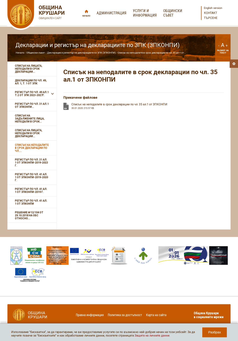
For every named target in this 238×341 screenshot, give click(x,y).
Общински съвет (35, 52)
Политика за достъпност (125, 315)
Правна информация (90, 315)
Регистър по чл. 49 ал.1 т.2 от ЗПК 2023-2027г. (32, 94)
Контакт (210, 13)
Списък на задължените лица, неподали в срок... (29, 118)
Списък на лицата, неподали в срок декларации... (28, 68)
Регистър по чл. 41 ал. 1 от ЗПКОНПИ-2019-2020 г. (31, 177)
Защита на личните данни (152, 335)
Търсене (210, 18)
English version (213, 8)
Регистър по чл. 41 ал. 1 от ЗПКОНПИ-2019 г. (31, 190)
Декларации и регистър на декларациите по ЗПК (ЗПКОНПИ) (81, 52)
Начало (86, 16)
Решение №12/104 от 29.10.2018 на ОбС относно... (29, 215)
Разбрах (214, 332)
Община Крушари (51, 12)
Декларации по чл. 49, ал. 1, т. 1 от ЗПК (31, 82)
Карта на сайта (156, 315)
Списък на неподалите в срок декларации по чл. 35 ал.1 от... (152, 52)
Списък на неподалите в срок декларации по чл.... (32, 147)
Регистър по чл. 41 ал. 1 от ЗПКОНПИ (31, 202)
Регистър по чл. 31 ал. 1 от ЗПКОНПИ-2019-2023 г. (31, 162)
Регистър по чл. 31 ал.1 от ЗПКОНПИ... (32, 105)
